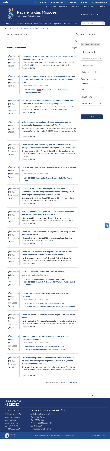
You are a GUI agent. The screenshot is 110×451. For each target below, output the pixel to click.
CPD (103, 435)
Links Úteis (38, 23)
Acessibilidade (76, 7)
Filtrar (91, 117)
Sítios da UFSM (89, 7)
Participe (73, 2)
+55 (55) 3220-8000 (12, 429)
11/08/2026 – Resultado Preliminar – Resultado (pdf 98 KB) (46, 349)
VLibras (101, 14)
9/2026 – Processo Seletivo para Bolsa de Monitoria (43, 271)
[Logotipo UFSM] (11, 13)
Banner (32, 263)
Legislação (84, 2)
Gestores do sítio (70, 23)
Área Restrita (100, 7)
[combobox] (92, 43)
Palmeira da (14, 56)
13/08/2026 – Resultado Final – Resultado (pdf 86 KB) (44, 304)
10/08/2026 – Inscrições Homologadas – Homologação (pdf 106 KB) (50, 306)
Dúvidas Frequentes (53, 23)
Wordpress (70, 435)
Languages (52, 7)
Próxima (73, 382)
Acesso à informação (58, 2)
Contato (28, 23)
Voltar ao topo (99, 395)
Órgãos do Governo (98, 2)
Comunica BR (42, 2)
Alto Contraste (88, 14)
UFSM (98, 435)
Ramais (20, 23)
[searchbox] (101, 44)
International (64, 7)
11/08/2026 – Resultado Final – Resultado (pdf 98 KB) (44, 347)
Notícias (32, 68)
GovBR (5, 2)
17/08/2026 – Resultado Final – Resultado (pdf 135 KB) (45, 279)
